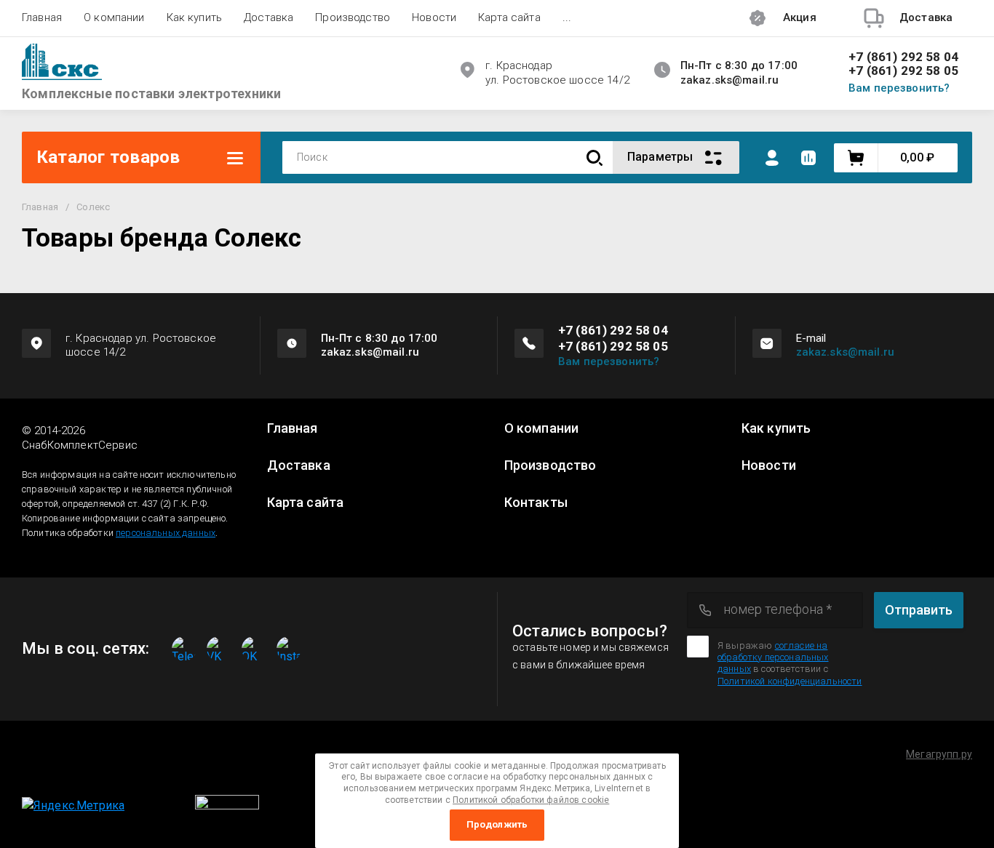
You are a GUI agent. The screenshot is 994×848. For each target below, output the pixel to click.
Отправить (919, 609)
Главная (42, 17)
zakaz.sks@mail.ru (845, 352)
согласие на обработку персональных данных (773, 657)
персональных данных (165, 532)
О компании (114, 17)
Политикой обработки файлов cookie (531, 800)
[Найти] (594, 157)
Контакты (536, 502)
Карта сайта (509, 17)
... (566, 17)
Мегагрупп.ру (939, 754)
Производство (352, 17)
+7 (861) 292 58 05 (903, 71)
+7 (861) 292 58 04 (903, 57)
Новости (434, 17)
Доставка (268, 17)
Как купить (195, 17)
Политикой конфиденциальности (789, 681)
